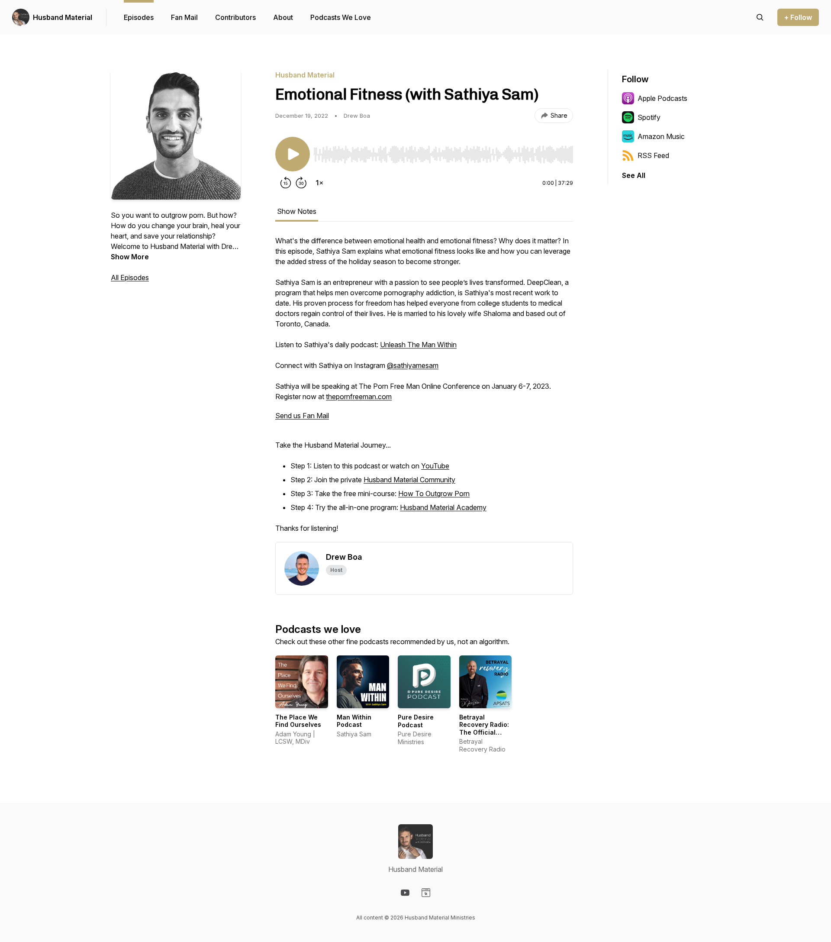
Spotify (649, 117)
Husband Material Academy (443, 507)
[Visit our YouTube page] (405, 892)
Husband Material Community (409, 479)
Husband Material (62, 17)
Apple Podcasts (662, 98)
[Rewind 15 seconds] (286, 183)
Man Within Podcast (354, 721)
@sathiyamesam (412, 365)
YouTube (435, 465)
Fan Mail (184, 17)
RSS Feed (653, 155)
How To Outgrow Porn (434, 493)
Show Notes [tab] (296, 211)
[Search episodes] (760, 17)
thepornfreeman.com (359, 396)
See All (633, 175)
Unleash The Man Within (418, 344)
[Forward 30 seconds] (301, 183)
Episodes (139, 17)
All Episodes (130, 277)
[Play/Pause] (292, 154)
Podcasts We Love (340, 17)
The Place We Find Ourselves (298, 721)
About (283, 17)
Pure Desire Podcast (416, 721)
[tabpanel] (424, 389)
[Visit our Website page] (426, 892)
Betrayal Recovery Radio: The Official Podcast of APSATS (484, 732)
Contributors (235, 17)
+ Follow (798, 17)
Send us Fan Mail (302, 415)
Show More (130, 256)
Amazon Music (661, 136)
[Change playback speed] (319, 183)
